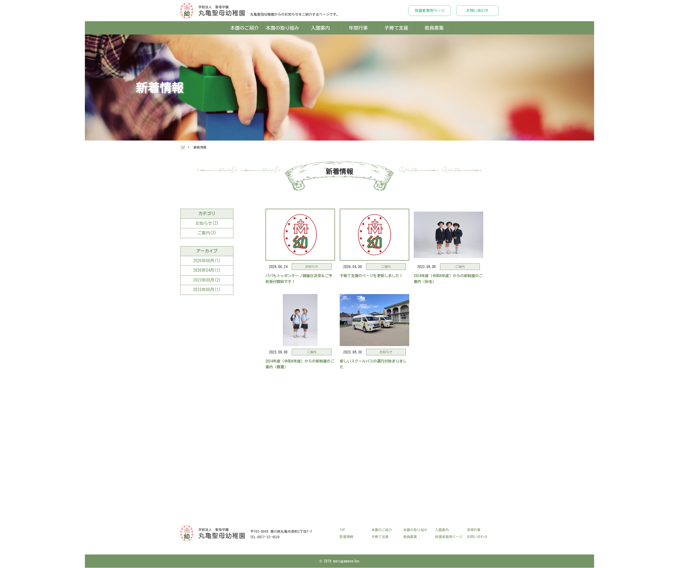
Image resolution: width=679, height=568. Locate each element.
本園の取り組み (282, 27)
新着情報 (346, 537)
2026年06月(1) (207, 261)
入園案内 (320, 27)
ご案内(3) (206, 233)
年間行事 (358, 27)
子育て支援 (396, 27)
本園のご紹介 (244, 27)
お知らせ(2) (207, 223)
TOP (182, 147)
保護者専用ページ (430, 10)
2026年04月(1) (207, 270)
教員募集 (434, 27)
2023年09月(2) (207, 280)
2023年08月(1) (207, 289)
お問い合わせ (477, 10)
